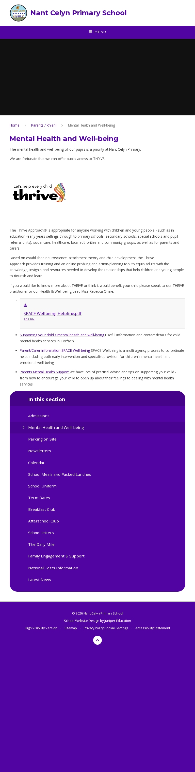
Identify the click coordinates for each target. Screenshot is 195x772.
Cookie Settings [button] (116, 628)
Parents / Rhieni (43, 125)
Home (15, 125)
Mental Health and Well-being (91, 125)
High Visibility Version (41, 628)
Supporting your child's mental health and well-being (62, 334)
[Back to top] (97, 640)
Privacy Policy (94, 628)
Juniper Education (117, 620)
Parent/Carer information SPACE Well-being (55, 350)
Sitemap (70, 628)
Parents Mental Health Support (45, 372)
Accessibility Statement (152, 628)
